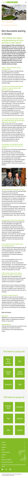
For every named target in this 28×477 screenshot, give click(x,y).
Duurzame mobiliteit (6, 459)
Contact (20, 430)
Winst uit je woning (8, 361)
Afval (3, 457)
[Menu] (25, 2)
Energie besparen (6, 452)
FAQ (19, 384)
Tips (19, 361)
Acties (3, 449)
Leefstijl (3, 454)
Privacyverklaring (5, 475)
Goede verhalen (20, 373)
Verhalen (20, 418)
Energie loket (8, 373)
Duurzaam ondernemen (7, 462)
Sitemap (12, 475)
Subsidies (8, 384)
